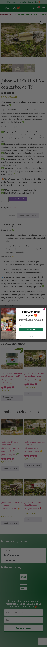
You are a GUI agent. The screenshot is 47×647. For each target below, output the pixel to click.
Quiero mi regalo (31, 329)
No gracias (31, 336)
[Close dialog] (44, 309)
